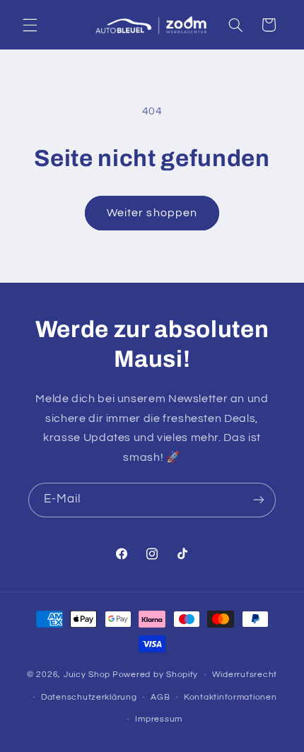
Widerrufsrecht (244, 674)
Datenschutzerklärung (89, 697)
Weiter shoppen (152, 212)
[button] (29, 24)
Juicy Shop (87, 674)
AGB (160, 697)
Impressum (158, 719)
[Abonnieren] (258, 500)
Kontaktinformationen (230, 697)
